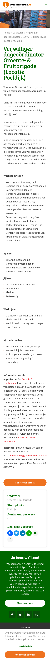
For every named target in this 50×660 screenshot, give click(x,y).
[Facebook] (12, 614)
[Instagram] (36, 614)
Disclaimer (25, 627)
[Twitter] (20, 614)
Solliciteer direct (25, 482)
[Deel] (10, 540)
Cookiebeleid (25, 646)
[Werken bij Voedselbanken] (17, 5)
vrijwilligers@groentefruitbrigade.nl (28, 455)
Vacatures (18, 32)
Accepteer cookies (25, 654)
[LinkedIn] (28, 614)
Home (6, 32)
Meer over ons (25, 603)
